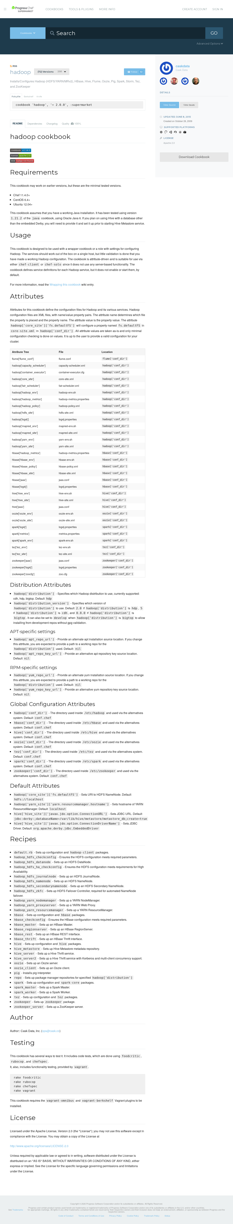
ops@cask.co (51, 1031)
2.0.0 (50, 71)
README (18, 123)
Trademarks (17, 1209)
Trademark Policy (151, 1215)
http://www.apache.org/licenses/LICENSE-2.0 (39, 1146)
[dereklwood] (186, 82)
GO (214, 33)
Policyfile (16, 96)
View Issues (189, 105)
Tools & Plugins (81, 9)
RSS (14, 66)
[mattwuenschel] (165, 82)
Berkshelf (28, 96)
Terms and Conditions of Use (91, 1215)
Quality (71, 123)
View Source (169, 105)
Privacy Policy (115, 1215)
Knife (39, 96)
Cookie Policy (133, 1215)
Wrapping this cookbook (65, 284)
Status (167, 1215)
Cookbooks (54, 9)
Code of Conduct (65, 1215)
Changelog (52, 123)
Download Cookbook (194, 157)
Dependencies (34, 123)
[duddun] (176, 82)
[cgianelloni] (197, 82)
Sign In (217, 9)
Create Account (194, 9)
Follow (137, 72)
